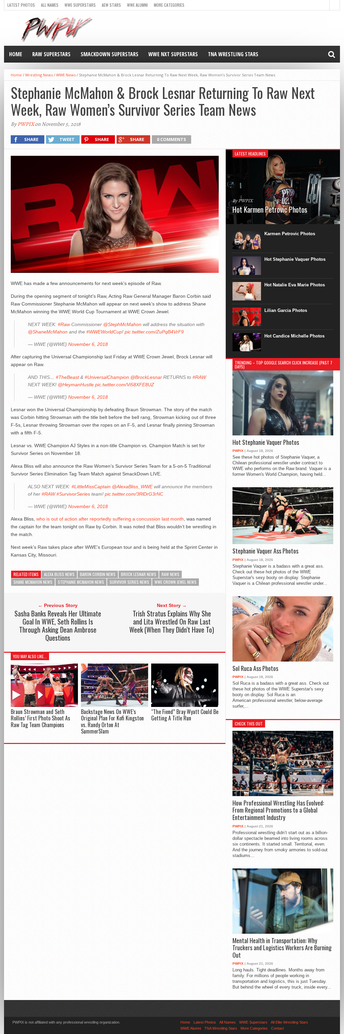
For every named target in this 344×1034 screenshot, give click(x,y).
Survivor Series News (129, 582)
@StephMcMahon (122, 324)
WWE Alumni (137, 5)
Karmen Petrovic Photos (289, 233)
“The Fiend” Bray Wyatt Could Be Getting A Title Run (184, 715)
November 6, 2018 (88, 344)
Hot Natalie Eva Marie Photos (294, 284)
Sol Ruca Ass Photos (255, 668)
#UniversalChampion (107, 377)
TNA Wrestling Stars (233, 54)
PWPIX (25, 124)
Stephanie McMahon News (81, 582)
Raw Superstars (51, 54)
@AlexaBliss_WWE (132, 486)
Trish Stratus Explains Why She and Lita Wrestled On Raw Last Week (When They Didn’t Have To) (171, 621)
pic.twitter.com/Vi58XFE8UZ (124, 384)
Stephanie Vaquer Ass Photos (265, 551)
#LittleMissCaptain (91, 486)
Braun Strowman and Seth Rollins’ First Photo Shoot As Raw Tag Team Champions (40, 718)
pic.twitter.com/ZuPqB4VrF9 (154, 331)
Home (15, 54)
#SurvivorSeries (73, 494)
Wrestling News (39, 74)
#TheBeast (67, 377)
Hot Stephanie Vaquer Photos (295, 259)
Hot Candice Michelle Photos (294, 335)
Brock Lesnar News (138, 574)
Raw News (170, 574)
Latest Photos (21, 5)
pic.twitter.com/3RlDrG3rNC (134, 494)
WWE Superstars (80, 5)
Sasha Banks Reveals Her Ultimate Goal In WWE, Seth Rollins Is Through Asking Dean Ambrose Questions (57, 625)
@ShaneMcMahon (48, 331)
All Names (49, 5)
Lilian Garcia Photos (285, 310)
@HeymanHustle (76, 384)
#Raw (64, 324)
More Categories (169, 5)
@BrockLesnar (146, 377)
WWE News (66, 74)
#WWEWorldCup (104, 331)
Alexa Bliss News (59, 574)
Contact (277, 1028)
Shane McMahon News (32, 582)
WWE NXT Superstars (173, 54)
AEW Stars (111, 5)
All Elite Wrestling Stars (289, 1022)
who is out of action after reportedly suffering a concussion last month (110, 519)
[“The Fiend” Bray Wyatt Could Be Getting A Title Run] (184, 705)
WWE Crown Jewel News (176, 582)
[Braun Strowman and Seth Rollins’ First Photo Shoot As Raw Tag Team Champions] (44, 705)
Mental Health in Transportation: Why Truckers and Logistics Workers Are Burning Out (282, 948)
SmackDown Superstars (109, 54)
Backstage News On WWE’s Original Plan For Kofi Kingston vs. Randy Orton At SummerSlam (112, 721)
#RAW (199, 377)
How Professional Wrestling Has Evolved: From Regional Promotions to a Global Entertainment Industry (278, 810)
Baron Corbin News (98, 574)
